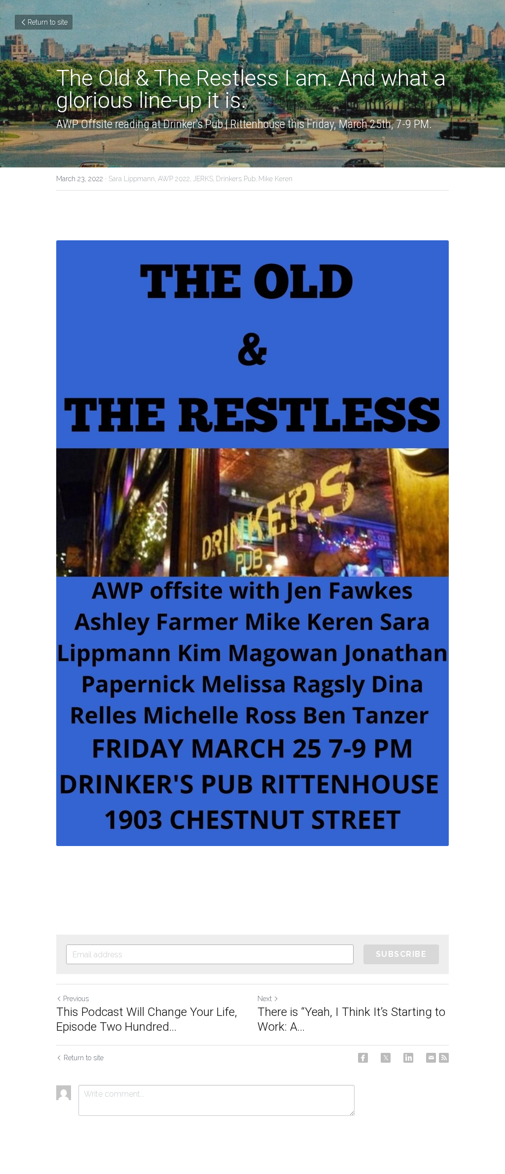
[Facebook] (363, 1058)
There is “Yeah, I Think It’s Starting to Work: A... (351, 1019)
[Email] (431, 1058)
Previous (76, 999)
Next (264, 999)
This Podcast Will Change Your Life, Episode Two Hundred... (146, 1019)
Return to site (48, 22)
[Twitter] (386, 1058)
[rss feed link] (444, 1058)
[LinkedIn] (408, 1058)
